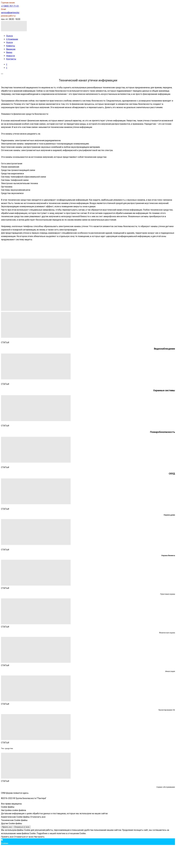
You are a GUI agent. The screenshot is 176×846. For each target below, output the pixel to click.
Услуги (9, 36)
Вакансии (10, 49)
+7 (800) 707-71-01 (10, 6)
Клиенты (10, 46)
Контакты (11, 59)
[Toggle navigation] (2, 73)
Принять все (7, 827)
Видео (9, 52)
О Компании (12, 39)
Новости (10, 56)
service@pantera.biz (10, 12)
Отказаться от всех (22, 827)
